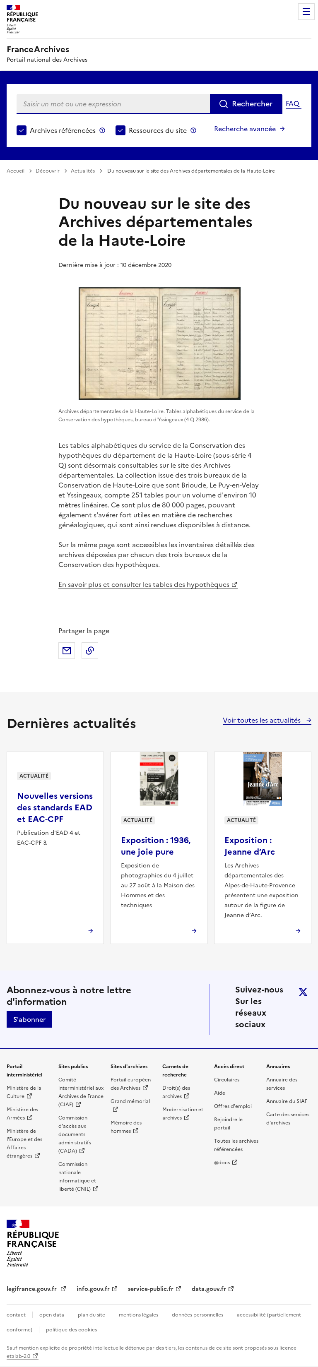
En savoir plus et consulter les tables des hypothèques (143, 584)
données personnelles (197, 1315)
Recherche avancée (245, 129)
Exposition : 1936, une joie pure (155, 846)
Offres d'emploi (233, 1106)
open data (51, 1315)
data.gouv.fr (209, 1289)
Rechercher (252, 103)
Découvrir (48, 171)
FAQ (292, 103)
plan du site (91, 1315)
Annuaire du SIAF (286, 1101)
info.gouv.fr (93, 1289)
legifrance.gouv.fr (32, 1289)
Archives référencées (63, 130)
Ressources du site (158, 130)
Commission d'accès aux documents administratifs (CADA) (74, 1134)
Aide (219, 1093)
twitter (303, 992)
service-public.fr (150, 1289)
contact (16, 1315)
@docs (222, 1162)
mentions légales (138, 1315)
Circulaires (226, 1080)
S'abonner (29, 1019)
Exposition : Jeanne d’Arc (249, 846)
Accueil (15, 171)
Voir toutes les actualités (262, 720)
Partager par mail (66, 650)
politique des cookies (71, 1329)
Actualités (83, 171)
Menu (306, 11)
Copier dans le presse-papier (90, 650)
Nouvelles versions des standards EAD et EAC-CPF (55, 807)
